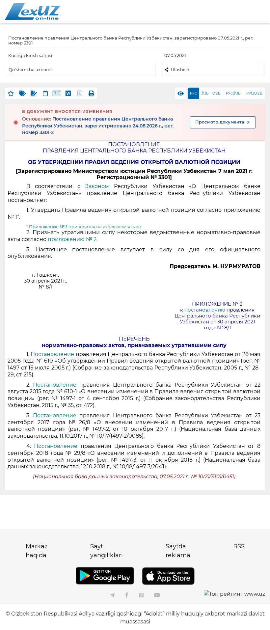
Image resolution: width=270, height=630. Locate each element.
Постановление (53, 354)
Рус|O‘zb (254, 93)
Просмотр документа (219, 122)
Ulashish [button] (180, 69)
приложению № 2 (72, 239)
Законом (99, 186)
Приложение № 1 (48, 226)
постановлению (204, 310)
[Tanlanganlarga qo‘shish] (10, 93)
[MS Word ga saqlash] (68, 93)
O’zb (216, 93)
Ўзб (205, 93)
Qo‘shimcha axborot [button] (30, 69)
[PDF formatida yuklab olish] (80, 93)
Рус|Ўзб (233, 93)
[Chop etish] (91, 93)
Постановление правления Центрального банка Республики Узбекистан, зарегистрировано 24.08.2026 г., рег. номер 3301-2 (98, 125)
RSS (239, 546)
